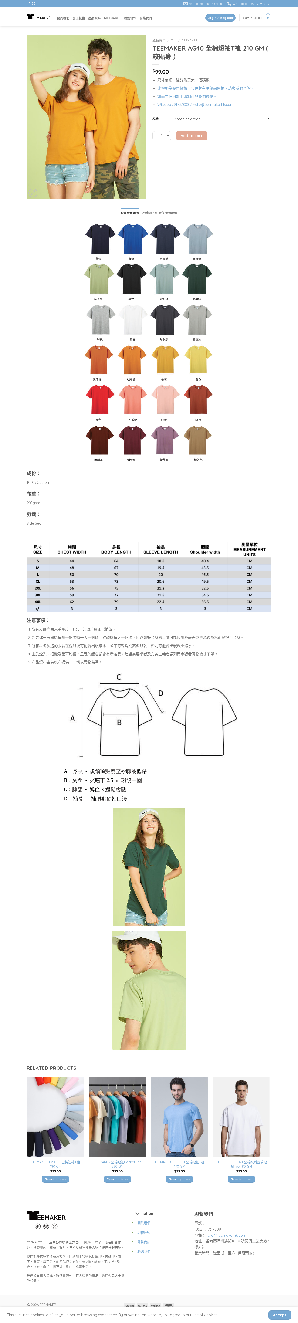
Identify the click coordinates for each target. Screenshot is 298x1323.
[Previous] (27, 1133)
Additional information (159, 212)
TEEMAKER (189, 40)
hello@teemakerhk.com (226, 1235)
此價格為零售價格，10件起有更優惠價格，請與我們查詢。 (205, 88)
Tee (173, 40)
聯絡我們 (145, 18)
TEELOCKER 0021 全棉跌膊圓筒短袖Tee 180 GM (241, 1164)
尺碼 (155, 118)
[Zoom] (32, 193)
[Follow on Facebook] (29, 3)
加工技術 (79, 18)
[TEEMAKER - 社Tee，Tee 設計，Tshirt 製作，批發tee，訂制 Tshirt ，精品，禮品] (38, 16)
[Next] (269, 1133)
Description (130, 212)
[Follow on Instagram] (33, 3)
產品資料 (94, 18)
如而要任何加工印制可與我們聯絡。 (187, 96)
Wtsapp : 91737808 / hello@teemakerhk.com (195, 104)
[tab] (130, 212)
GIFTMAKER (112, 18)
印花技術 (143, 1233)
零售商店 (143, 1242)
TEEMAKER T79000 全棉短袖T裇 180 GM (55, 1164)
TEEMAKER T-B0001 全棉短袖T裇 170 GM (179, 1164)
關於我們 (63, 18)
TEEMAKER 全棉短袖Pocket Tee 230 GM (117, 1164)
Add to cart (192, 135)
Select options (55, 1179)
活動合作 (130, 18)
